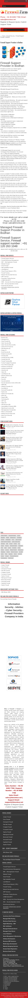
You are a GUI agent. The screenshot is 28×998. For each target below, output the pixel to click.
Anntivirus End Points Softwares (11, 916)
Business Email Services (9, 921)
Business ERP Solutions (9, 941)
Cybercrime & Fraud (6, 346)
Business (3, 337)
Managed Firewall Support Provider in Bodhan (12, 230)
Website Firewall (5, 263)
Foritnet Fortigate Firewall (7, 363)
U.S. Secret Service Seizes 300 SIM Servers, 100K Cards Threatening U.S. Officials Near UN (14, 486)
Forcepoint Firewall (6, 574)
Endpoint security (5, 353)
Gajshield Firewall (5, 583)
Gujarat (2, 545)
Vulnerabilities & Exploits (7, 406)
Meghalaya (3, 551)
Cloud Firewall (4, 265)
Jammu (9, 547)
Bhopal (7, 537)
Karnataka (14, 547)
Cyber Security (5, 343)
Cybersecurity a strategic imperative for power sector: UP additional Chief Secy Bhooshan (14, 467)
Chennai (2, 539)
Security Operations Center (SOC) (9, 382)
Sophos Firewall (5, 576)
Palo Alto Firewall (5, 570)
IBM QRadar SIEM (5, 592)
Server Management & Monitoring (12, 936)
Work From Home (5, 415)
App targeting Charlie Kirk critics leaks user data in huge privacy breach (14, 454)
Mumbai (8, 551)
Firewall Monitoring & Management (10, 260)
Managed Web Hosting (9, 918)
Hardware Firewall (5, 366)
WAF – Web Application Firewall (9, 262)
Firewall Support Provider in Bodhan (12, 64)
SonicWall (3, 388)
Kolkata (2, 549)
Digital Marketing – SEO (9, 923)
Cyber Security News (6, 344)
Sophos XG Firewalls (6, 393)
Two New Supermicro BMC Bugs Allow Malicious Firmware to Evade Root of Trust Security (14, 460)
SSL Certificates (7, 926)
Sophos (3, 391)
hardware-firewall (5, 368)
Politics (3, 377)
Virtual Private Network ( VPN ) (8, 271)
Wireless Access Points (7, 413)
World (2, 417)
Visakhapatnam (4, 558)
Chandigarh (19, 537)
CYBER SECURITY (6, 280)
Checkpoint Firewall (6, 568)
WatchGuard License (6, 408)
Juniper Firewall (5, 565)
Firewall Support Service (10, 239)
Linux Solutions (7, 933)
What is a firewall (5, 411)
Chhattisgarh (8, 539)
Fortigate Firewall (5, 572)
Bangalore (3, 537)
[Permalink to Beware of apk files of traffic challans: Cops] (2, 483)
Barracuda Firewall (6, 579)
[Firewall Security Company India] (14, 13)
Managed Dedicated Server (10, 928)
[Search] (26, 1)
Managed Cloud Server (9, 931)
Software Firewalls (5, 386)
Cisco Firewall (4, 567)
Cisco (13, 539)
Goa (19, 543)
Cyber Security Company (6, 541)
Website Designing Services (10, 946)
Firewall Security (10, 36)
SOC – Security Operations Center (9, 283)
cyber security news (16, 541)
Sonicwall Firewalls (6, 390)
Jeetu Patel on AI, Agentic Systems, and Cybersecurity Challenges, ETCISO (14, 447)
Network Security (14, 551)
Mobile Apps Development (10, 943)
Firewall (3, 355)
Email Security (4, 352)
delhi (7, 543)
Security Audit (4, 381)
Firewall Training (5, 273)
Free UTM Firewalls (6, 364)
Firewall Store (4, 359)
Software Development (9, 938)
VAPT (2, 400)
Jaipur (2, 372)
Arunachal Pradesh (12, 535)
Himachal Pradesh (13, 545)
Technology (4, 399)
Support (3, 397)
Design (3, 350)
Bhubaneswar (13, 537)
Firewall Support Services (7, 258)
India (2, 547)
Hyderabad (20, 545)
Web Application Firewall (7, 410)
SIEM (2, 384)
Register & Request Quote (10, 22)
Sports (3, 395)
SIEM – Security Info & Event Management (11, 282)
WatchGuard (10, 558)
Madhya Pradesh (13, 549)
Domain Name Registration (10, 948)
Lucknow (7, 549)
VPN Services (4, 404)
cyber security (18, 539)
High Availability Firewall (7, 267)
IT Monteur (21, 996)
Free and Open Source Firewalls (8, 599)
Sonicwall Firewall (5, 581)
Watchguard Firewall (6, 577)
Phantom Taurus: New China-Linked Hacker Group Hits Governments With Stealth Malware (15, 432)
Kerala (19, 547)
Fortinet (15, 543)
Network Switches (5, 375)
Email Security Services (7, 285)
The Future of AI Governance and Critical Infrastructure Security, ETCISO (14, 474)
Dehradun (3, 543)
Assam (18, 535)
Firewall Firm (4, 993)
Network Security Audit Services (9, 274)
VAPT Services (5, 276)
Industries (3, 370)
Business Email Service (9, 951)
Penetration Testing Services (8, 278)
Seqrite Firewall (5, 585)
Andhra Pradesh (4, 535)
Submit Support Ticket (14, 807)
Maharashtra (20, 549)
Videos (3, 402)
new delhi (21, 551)
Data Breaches (5, 348)
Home (3, 36)
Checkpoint (4, 339)
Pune (2, 379)
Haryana (7, 545)
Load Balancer (4, 269)
